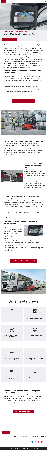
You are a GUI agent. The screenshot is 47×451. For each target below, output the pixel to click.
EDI (29, 436)
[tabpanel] (12, 176)
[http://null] (45, 441)
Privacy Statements (35, 436)
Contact (7, 436)
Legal (15, 436)
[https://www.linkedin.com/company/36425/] (32, 441)
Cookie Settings (43, 436)
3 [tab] (13, 180)
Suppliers (25, 436)
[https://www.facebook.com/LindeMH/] (35, 441)
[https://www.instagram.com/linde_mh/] (38, 441)
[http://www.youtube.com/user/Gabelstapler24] (41, 441)
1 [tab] (10, 180)
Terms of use (19, 436)
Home (11, 436)
